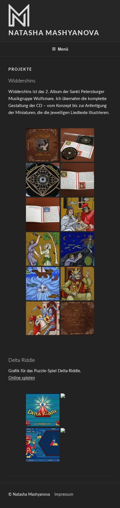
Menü (63, 49)
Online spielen (21, 378)
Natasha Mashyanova (53, 33)
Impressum (63, 495)
